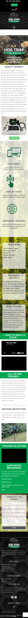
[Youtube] (15, 597)
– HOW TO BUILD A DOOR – (14, 336)
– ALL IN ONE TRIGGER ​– (14, 375)
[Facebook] (12, 597)
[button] (14, 27)
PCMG (14, 616)
